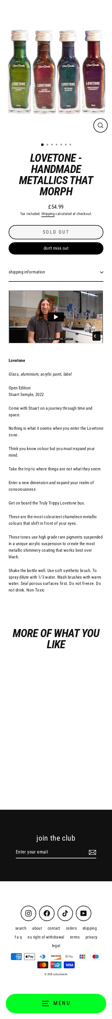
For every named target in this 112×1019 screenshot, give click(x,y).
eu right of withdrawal (46, 937)
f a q (18, 937)
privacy (92, 937)
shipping (89, 928)
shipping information (27, 272)
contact (54, 928)
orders (71, 928)
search (20, 928)
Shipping (48, 214)
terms (75, 937)
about (37, 928)
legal (56, 945)
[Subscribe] (91, 852)
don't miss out (56, 248)
